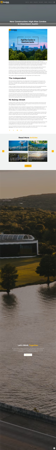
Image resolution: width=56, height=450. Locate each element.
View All (28, 165)
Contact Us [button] (28, 354)
